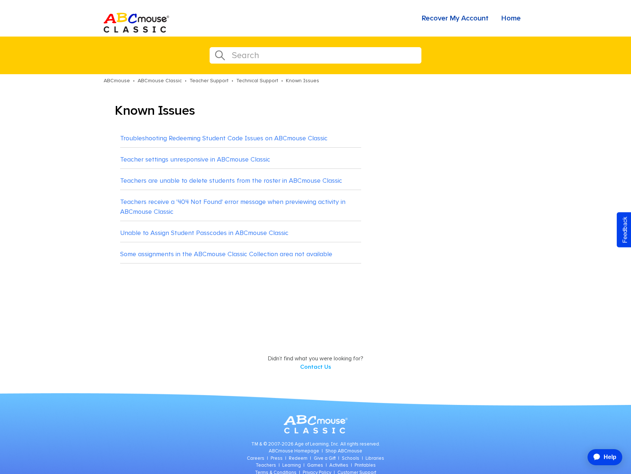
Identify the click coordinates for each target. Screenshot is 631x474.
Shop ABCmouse (343, 451)
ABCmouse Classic (160, 80)
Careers (255, 458)
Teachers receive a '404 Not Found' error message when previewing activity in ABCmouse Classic (232, 207)
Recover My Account (455, 18)
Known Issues (302, 80)
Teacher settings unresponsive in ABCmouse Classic (195, 159)
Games (315, 465)
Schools (350, 458)
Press (277, 458)
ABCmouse (117, 80)
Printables (365, 465)
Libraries (375, 458)
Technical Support (257, 80)
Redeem (298, 458)
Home (511, 18)
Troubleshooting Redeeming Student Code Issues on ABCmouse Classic (224, 138)
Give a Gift (325, 458)
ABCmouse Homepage (294, 451)
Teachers (266, 465)
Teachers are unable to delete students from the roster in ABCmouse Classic (231, 181)
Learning (291, 465)
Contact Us (315, 367)
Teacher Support (209, 80)
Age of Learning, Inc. (317, 444)
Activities (338, 465)
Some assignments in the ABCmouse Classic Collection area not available (226, 254)
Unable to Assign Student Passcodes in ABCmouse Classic (204, 233)
